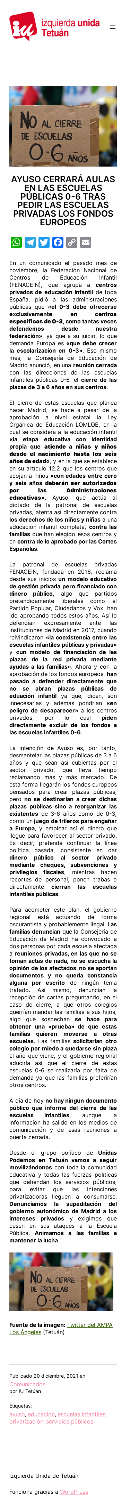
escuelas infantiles (81, 1414)
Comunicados (27, 1384)
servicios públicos (69, 1421)
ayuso (17, 1414)
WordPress (74, 1491)
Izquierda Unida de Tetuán (43, 1475)
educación (41, 1414)
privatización (26, 1421)
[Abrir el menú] (113, 27)
